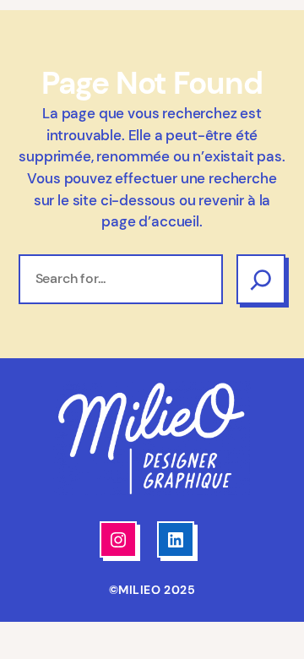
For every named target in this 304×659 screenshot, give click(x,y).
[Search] (260, 278)
